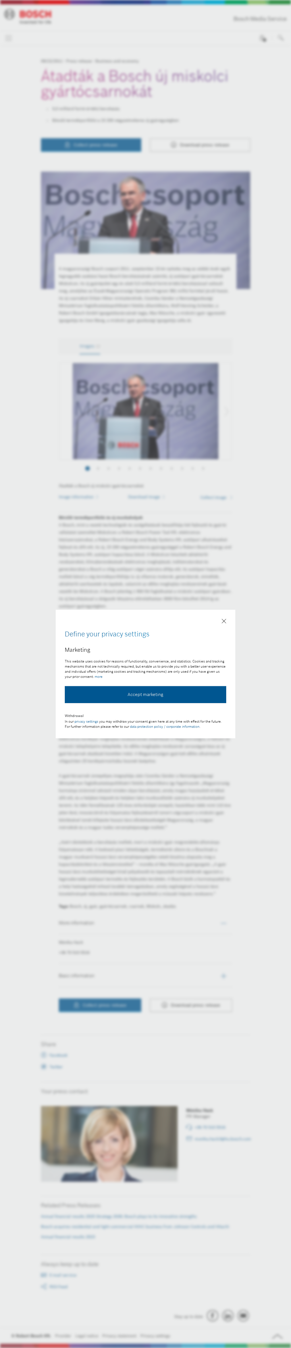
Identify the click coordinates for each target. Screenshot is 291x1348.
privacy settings (86, 721)
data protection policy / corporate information (164, 726)
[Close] (224, 622)
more (99, 676)
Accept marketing (145, 694)
